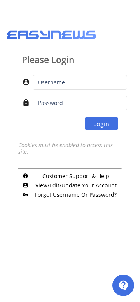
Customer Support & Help (66, 176)
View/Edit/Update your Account (69, 185)
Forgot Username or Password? (70, 194)
